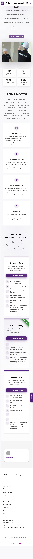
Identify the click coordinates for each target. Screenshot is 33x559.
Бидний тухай (7, 504)
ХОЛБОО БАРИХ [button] (31, 396)
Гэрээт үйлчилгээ (8, 492)
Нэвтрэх (5, 489)
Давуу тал (6, 507)
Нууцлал (5, 510)
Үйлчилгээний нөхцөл (9, 514)
